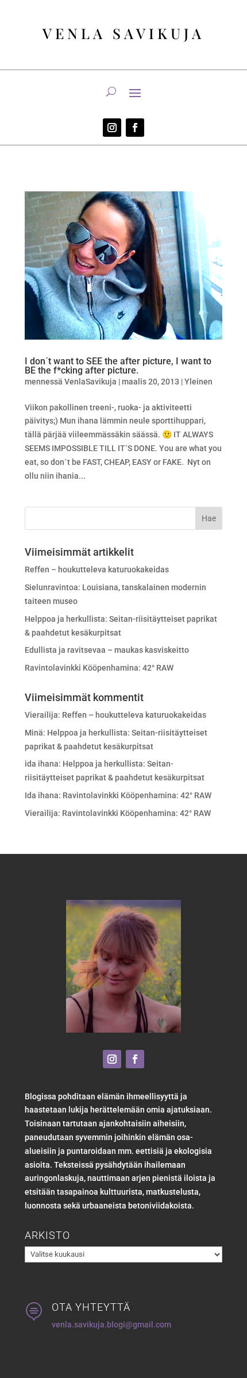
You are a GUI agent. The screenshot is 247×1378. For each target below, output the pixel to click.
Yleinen (198, 381)
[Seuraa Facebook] (135, 127)
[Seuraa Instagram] (112, 127)
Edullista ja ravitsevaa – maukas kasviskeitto (107, 650)
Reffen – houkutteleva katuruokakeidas (97, 569)
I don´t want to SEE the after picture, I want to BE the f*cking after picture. (118, 366)
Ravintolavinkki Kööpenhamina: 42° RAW (99, 667)
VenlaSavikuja (90, 381)
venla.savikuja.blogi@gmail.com (111, 1324)
